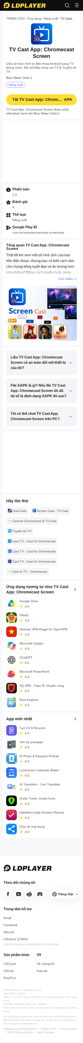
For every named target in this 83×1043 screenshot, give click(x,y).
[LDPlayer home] (25, 5)
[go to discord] (39, 894)
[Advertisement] (41, 151)
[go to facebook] (8, 894)
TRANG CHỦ (15, 18)
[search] (67, 5)
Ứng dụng (34, 18)
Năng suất (51, 18)
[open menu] (76, 5)
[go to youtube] (18, 894)
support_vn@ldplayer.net (24, 1023)
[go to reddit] (29, 894)
